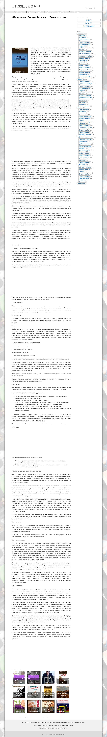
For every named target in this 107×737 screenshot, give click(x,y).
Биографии (49, 12)
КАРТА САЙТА (61, 734)
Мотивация (82, 35)
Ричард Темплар (44, 717)
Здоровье (82, 46)
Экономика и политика (85, 56)
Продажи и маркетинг (85, 51)
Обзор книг (62, 12)
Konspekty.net (46, 734)
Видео (29, 12)
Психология (82, 37)
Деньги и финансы (84, 42)
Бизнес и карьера (84, 41)
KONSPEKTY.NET (26, 6)
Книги (89, 20)
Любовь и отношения (85, 48)
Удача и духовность (84, 53)
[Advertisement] (41, 32)
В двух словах (75, 12)
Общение (81, 49)
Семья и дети (83, 60)
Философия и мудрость (85, 55)
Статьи (39, 12)
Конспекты (18, 12)
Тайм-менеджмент (84, 39)
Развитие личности (32, 717)
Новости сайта (81, 183)
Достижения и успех (84, 44)
